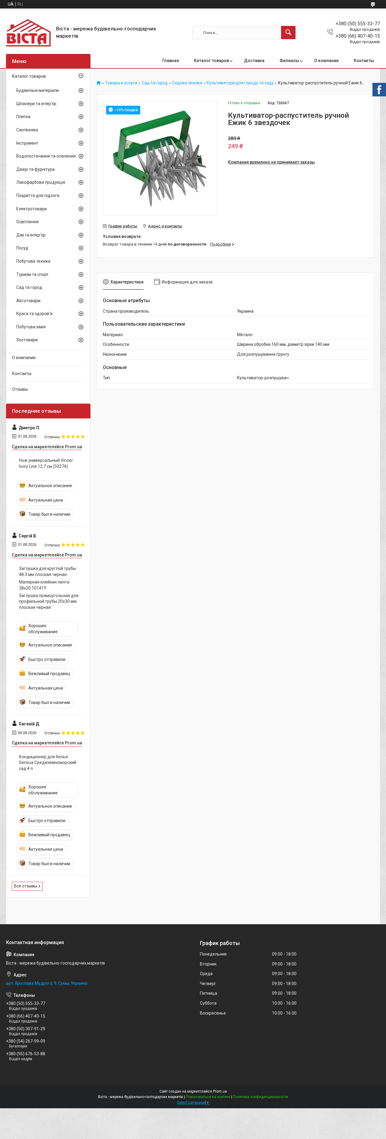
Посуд (22, 248)
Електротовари (31, 208)
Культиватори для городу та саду (240, 83)
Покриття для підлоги (37, 195)
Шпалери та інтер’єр (36, 103)
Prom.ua (220, 1091)
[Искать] (288, 32)
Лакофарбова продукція (40, 182)
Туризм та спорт (32, 274)
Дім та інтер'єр (31, 235)
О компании (326, 60)
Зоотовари (27, 339)
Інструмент (27, 143)
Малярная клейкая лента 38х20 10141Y (44, 585)
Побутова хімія (31, 326)
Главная (170, 60)
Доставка (254, 60)
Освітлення (27, 221)
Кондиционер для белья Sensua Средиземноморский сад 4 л (47, 762)
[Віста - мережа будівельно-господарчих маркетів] (29, 32)
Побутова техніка (33, 261)
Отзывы (20, 389)
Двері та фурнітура (35, 169)
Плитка (23, 116)
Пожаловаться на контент (208, 1097)
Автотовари (28, 300)
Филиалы (289, 60)
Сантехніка (27, 129)
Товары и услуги (121, 83)
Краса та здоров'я (34, 313)
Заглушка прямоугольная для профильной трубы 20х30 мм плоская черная (48, 601)
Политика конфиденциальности (260, 1097)
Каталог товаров (211, 60)
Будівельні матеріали (37, 90)
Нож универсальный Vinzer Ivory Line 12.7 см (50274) (46, 463)
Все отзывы (25, 886)
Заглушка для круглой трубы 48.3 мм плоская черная (47, 571)
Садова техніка (187, 83)
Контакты (364, 60)
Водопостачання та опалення (46, 156)
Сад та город (155, 83)
